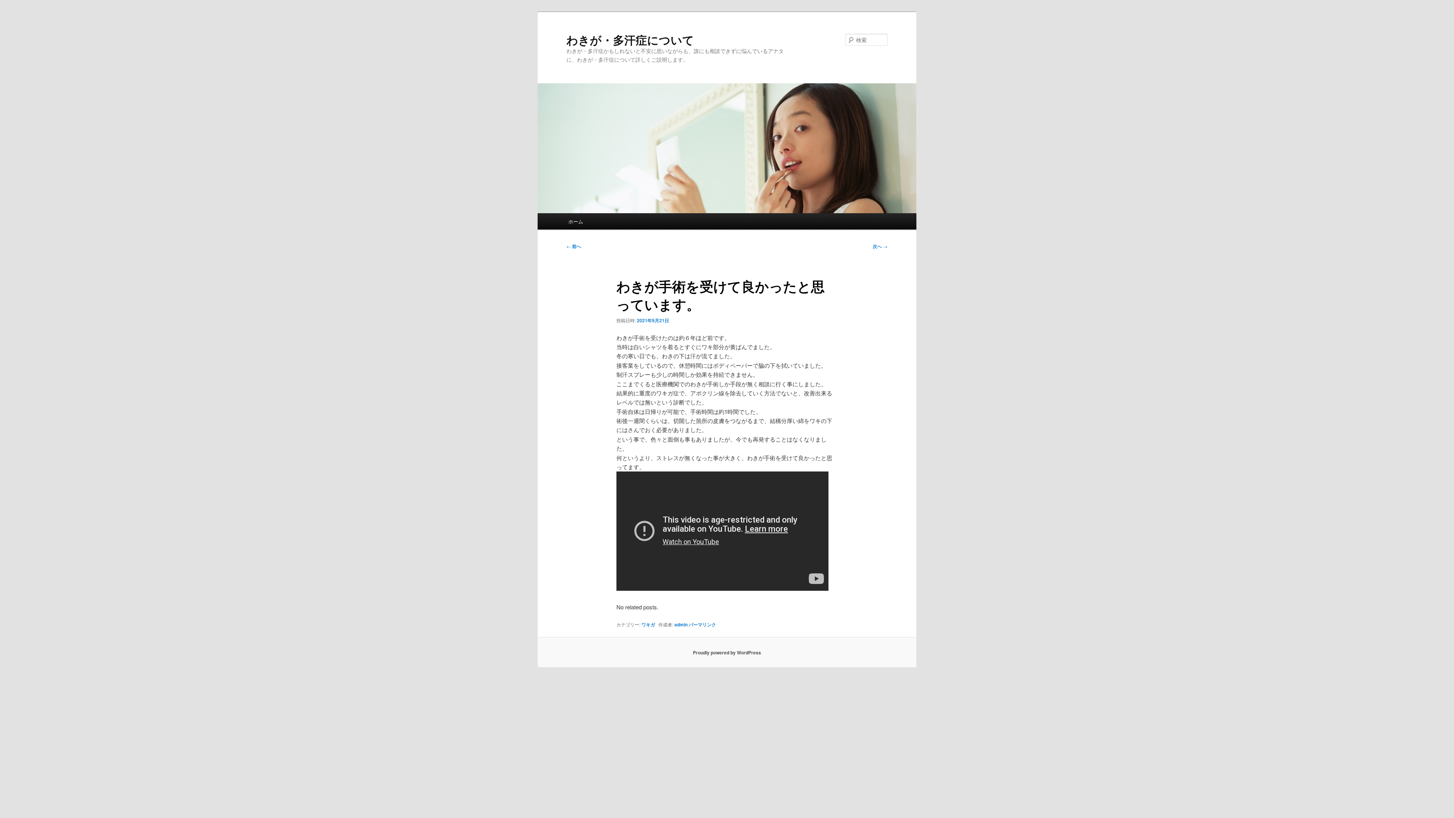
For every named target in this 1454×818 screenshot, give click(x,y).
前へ (573, 246)
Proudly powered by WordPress (727, 652)
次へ (880, 246)
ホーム (575, 221)
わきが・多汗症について (630, 39)
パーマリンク (702, 624)
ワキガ (648, 624)
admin (681, 624)
